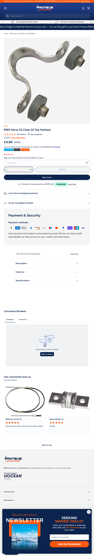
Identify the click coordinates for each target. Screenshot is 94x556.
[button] (88, 8)
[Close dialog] (89, 512)
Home (6, 33)
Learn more (85, 1)
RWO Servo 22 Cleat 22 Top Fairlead (22, 33)
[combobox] (47, 16)
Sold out (62, 169)
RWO (6, 126)
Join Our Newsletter (69, 544)
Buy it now (47, 177)
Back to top (47, 445)
